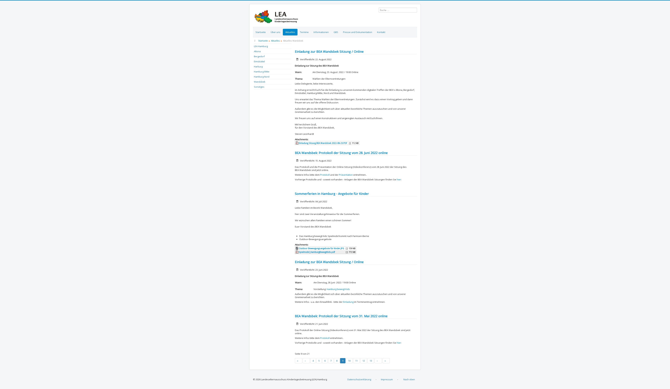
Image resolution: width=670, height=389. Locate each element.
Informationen (321, 32)
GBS (336, 32)
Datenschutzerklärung (359, 379)
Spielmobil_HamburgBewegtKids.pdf (316, 252)
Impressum (387, 379)
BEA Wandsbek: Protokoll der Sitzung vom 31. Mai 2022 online (341, 316)
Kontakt (381, 32)
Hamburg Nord (261, 76)
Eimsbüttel (259, 61)
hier (399, 179)
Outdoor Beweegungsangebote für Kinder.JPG (321, 248)
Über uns (275, 32)
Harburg (258, 66)
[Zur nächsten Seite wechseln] (378, 360)
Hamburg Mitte (261, 71)
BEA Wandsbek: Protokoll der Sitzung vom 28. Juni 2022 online (341, 153)
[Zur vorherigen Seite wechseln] (306, 360)
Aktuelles (290, 32)
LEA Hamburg (261, 46)
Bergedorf (259, 56)
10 (349, 360)
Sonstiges (259, 86)
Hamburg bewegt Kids (338, 289)
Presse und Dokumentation (357, 32)
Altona (257, 51)
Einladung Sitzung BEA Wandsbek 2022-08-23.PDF (322, 143)
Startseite (260, 32)
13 (371, 360)
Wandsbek (259, 81)
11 (356, 360)
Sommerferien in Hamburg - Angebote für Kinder (332, 194)
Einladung (348, 301)
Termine (304, 32)
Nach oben (409, 379)
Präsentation (346, 174)
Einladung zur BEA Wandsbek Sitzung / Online (329, 51)
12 (363, 360)
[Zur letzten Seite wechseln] (386, 360)
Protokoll (325, 174)
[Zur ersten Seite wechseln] (298, 360)
